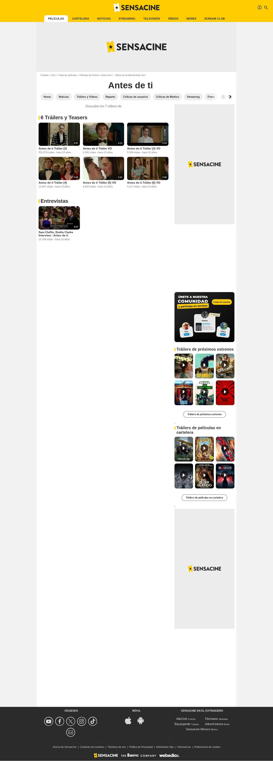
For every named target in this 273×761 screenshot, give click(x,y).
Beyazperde (182, 724)
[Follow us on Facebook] (60, 721)
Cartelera (80, 18)
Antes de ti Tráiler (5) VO (99, 182)
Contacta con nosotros (92, 747)
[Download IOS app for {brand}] (130, 720)
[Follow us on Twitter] (71, 721)
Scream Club (214, 18)
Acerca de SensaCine (65, 747)
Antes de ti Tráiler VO (97, 148)
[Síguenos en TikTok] (93, 721)
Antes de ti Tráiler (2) (53, 148)
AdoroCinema (214, 724)
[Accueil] (136, 8)
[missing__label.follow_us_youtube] (49, 721)
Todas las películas (67, 75)
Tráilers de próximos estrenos (204, 414)
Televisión (151, 18)
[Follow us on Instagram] (82, 721)
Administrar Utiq (164, 747)
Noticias (104, 18)
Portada (44, 75)
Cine (53, 75)
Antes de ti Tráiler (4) (53, 182)
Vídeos (173, 18)
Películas (56, 18)
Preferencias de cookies (207, 747)
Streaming (127, 18)
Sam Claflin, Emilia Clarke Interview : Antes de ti (56, 234)
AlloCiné (181, 718)
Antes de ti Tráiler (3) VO (143, 148)
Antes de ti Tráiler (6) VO (143, 182)
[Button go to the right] (230, 97)
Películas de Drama (89, 75)
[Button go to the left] (223, 97)
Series (191, 18)
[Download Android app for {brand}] (142, 720)
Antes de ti (106, 75)
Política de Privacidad (141, 747)
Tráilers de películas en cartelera (204, 497)
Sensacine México (198, 729)
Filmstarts (211, 718)
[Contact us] (71, 732)
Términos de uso (117, 747)
